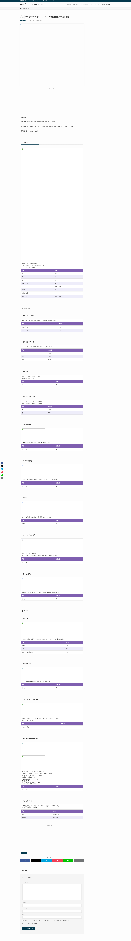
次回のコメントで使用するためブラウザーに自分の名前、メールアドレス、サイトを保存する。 (47, 920)
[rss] (108, 1)
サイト (24, 914)
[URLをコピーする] (79, 860)
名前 (24, 902)
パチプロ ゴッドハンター (31, 4)
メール (24, 908)
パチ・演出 (24, 20)
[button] (25, 860)
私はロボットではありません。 (30, 923)
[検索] (110, 1)
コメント (25, 882)
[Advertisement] (52, 100)
